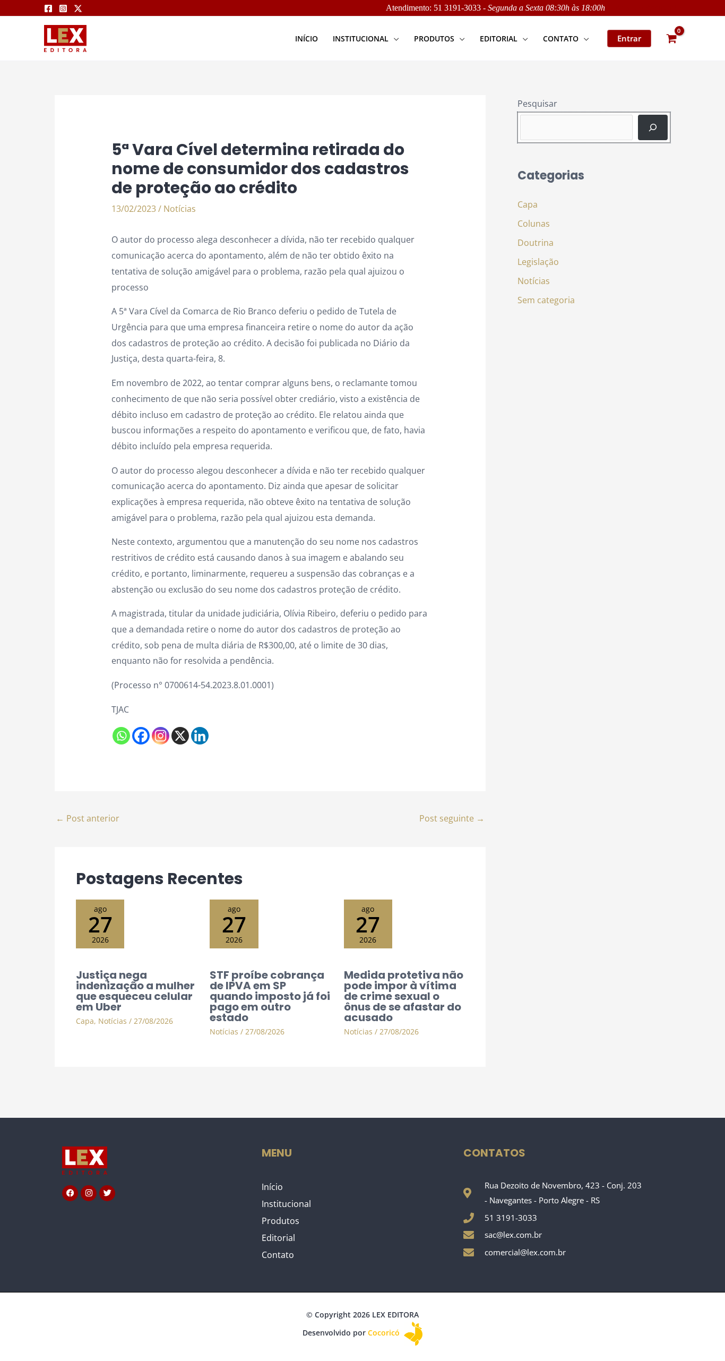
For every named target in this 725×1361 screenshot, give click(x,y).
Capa (85, 1021)
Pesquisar (537, 103)
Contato (278, 1255)
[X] (180, 735)
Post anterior (87, 818)
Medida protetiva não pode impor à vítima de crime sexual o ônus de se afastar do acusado (403, 996)
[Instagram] (63, 8)
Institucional (286, 1204)
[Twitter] (78, 8)
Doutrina (535, 243)
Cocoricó (385, 1333)
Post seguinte (452, 818)
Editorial (278, 1238)
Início (272, 1187)
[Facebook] (48, 8)
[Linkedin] (200, 735)
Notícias (179, 209)
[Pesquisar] (653, 127)
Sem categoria (546, 300)
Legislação (538, 262)
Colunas (533, 223)
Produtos (280, 1221)
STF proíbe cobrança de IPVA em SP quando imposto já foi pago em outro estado (270, 996)
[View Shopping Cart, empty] (671, 38)
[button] (394, 38)
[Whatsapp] (121, 735)
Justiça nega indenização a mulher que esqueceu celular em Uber (135, 991)
